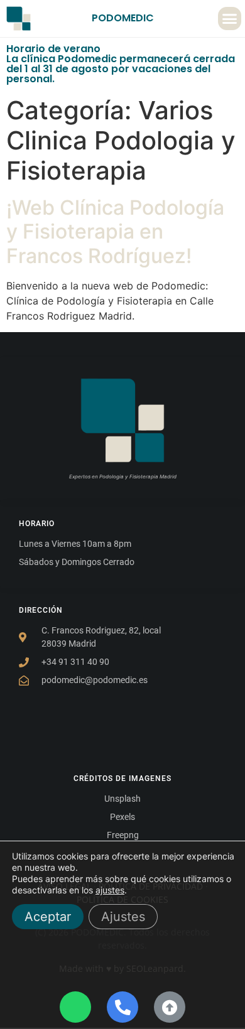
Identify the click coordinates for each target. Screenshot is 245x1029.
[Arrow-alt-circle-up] (169, 1007)
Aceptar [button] (47, 916)
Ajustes (123, 916)
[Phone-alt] (122, 1007)
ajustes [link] (109, 890)
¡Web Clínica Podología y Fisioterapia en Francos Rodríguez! (115, 231)
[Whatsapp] (75, 1007)
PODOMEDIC (123, 18)
